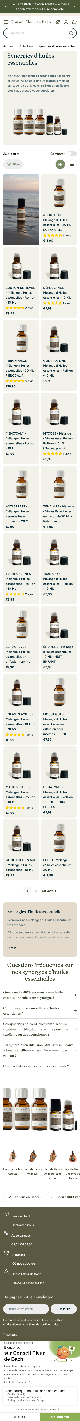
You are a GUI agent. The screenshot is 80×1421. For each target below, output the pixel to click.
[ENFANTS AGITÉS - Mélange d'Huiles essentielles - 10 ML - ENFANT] (21, 691)
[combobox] (40, 33)
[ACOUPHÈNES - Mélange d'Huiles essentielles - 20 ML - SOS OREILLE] (59, 192)
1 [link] (27, 891)
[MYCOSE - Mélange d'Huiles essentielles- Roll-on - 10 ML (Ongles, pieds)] (59, 411)
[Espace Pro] (57, 22)
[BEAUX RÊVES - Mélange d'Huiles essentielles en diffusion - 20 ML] (21, 624)
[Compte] (66, 22)
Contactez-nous (22, 1225)
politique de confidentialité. (41, 1324)
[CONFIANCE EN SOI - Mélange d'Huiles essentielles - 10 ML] (21, 837)
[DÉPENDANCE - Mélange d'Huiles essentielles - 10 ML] (59, 265)
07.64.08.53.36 (21, 1244)
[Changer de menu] (5, 22)
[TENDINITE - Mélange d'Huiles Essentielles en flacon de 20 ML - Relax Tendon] (59, 484)
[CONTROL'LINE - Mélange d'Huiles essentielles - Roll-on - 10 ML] (59, 338)
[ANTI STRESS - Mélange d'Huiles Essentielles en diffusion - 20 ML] (21, 484)
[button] (5, 6)
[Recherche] (71, 33)
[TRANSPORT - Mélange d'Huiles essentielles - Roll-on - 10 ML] (59, 551)
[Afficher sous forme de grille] (60, 164)
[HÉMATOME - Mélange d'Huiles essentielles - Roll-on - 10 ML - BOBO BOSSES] (59, 764)
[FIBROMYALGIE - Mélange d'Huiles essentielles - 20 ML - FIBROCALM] (21, 338)
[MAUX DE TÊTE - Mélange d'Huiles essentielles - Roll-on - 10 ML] (21, 764)
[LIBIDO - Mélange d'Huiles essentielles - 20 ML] (59, 837)
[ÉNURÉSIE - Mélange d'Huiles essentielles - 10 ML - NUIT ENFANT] (59, 624)
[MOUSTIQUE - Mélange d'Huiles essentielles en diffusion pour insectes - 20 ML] (59, 691)
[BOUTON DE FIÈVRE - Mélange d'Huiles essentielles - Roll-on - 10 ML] (21, 265)
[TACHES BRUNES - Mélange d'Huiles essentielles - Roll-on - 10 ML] (21, 551)
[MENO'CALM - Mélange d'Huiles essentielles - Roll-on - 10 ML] (21, 411)
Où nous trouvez (23, 1263)
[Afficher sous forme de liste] (72, 164)
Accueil (8, 46)
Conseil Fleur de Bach (31, 21)
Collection (25, 46)
